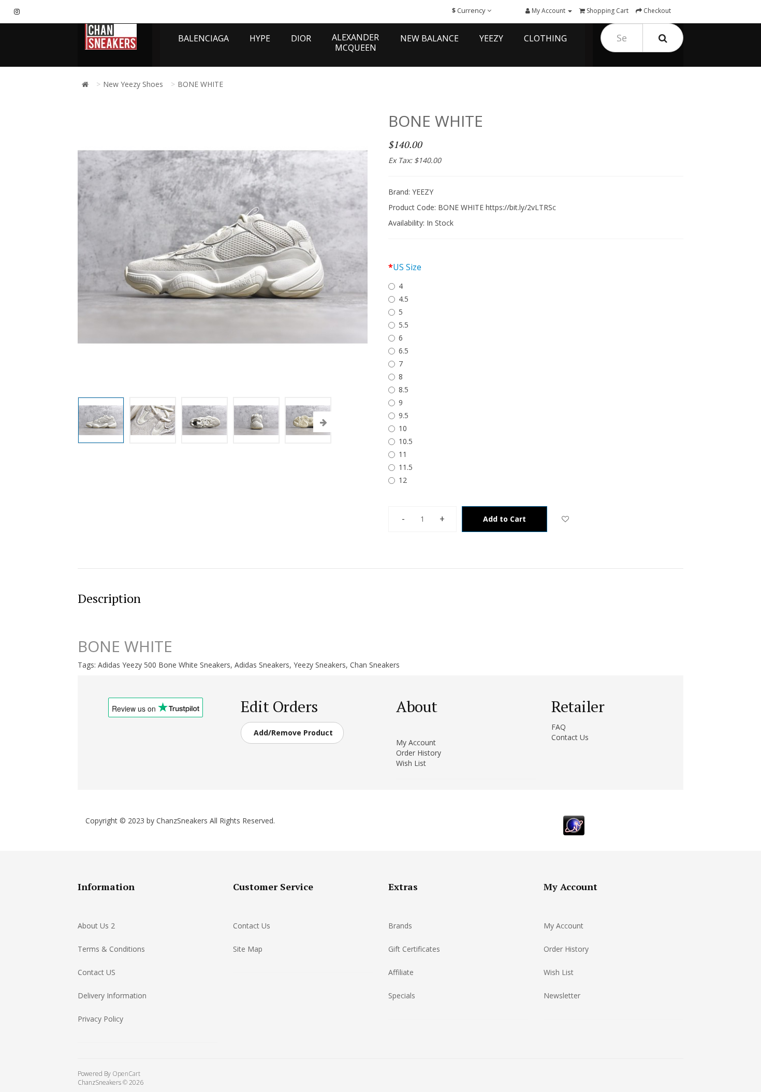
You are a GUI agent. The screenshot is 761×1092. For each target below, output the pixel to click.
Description (109, 598)
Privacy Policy (100, 1019)
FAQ (558, 727)
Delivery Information (112, 995)
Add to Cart (504, 519)
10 (403, 428)
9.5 (403, 415)
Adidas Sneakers (262, 665)
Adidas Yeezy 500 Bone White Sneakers (164, 665)
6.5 (403, 351)
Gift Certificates (414, 949)
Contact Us (570, 737)
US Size (407, 267)
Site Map (247, 949)
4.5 (403, 299)
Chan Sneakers (375, 665)
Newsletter (562, 995)
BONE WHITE (200, 84)
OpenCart (126, 1073)
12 (403, 480)
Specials (401, 995)
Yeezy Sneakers (320, 665)
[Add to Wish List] (565, 519)
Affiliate (401, 972)
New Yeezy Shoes (133, 84)
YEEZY (422, 192)
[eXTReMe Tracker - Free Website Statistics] (573, 825)
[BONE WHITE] (101, 420)
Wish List (411, 763)
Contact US (96, 972)
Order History (418, 753)
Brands (400, 926)
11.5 (406, 467)
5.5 (403, 325)
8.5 (403, 389)
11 (403, 454)
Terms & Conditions (111, 949)
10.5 (406, 441)
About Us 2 (96, 926)
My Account (416, 742)
